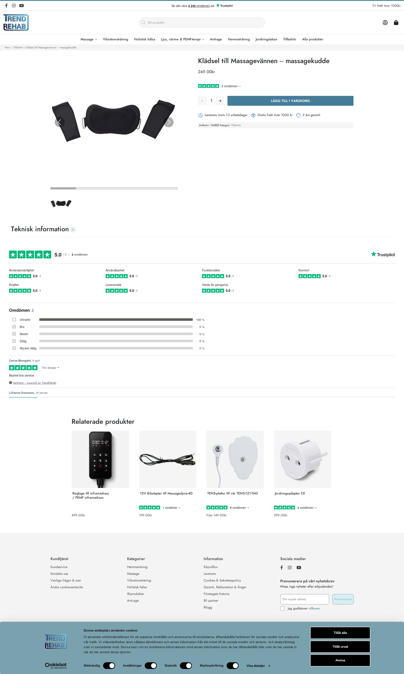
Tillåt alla (340, 632)
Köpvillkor (211, 566)
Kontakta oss (59, 573)
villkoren (314, 608)
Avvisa (340, 660)
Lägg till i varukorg (290, 100)
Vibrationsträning (115, 39)
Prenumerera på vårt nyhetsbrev (307, 581)
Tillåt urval (340, 646)
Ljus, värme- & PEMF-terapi (181, 39)
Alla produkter (312, 39)
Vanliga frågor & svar (65, 580)
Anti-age (216, 39)
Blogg (208, 607)
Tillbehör (289, 39)
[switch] (151, 665)
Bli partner (211, 600)
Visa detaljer (256, 665)
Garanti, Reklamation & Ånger (225, 587)
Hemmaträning (239, 39)
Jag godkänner (304, 608)
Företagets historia (216, 593)
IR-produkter (135, 593)
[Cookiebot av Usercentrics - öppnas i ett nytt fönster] (55, 666)
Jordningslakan (266, 39)
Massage (87, 39)
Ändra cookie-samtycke (66, 587)
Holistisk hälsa (144, 39)
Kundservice (58, 566)
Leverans (210, 573)
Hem (7, 47)
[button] (62, 204)
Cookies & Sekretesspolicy (222, 580)
